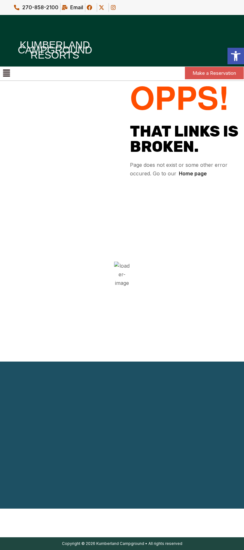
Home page (193, 173)
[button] (6, 73)
